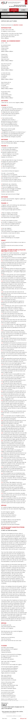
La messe (4, 10)
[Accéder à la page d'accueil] (4, 2)
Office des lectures (13, 17)
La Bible (23, 10)
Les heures (14, 10)
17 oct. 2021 (13, 13)
